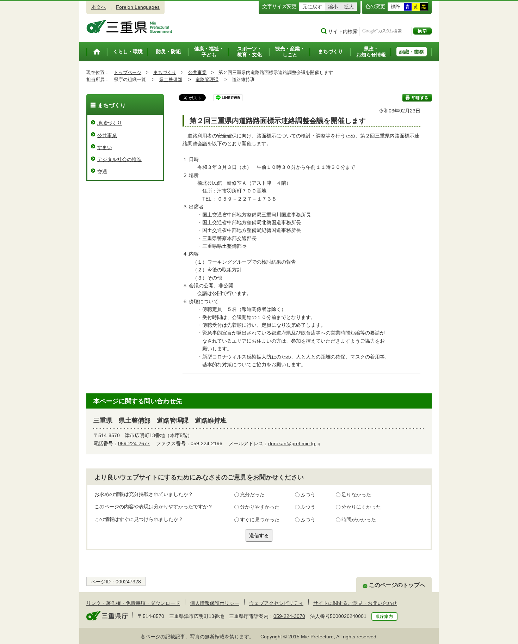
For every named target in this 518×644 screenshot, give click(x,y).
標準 (396, 7)
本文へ (98, 7)
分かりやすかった (259, 507)
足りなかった (356, 494)
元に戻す (312, 7)
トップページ (127, 72)
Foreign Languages (138, 7)
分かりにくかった (361, 507)
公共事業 (197, 72)
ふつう (308, 494)
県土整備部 (170, 79)
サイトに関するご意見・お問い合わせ (355, 603)
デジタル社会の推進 (119, 159)
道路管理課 (207, 79)
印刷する (417, 98)
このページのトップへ (397, 585)
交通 (102, 171)
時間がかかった (358, 519)
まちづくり (164, 72)
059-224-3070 (289, 616)
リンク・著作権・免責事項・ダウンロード (133, 603)
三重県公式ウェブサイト (129, 26)
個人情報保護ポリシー (214, 603)
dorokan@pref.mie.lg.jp (294, 443)
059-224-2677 (134, 443)
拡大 (349, 7)
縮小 (333, 7)
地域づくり (109, 123)
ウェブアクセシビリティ (276, 603)
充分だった (252, 494)
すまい (104, 147)
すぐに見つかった (259, 519)
